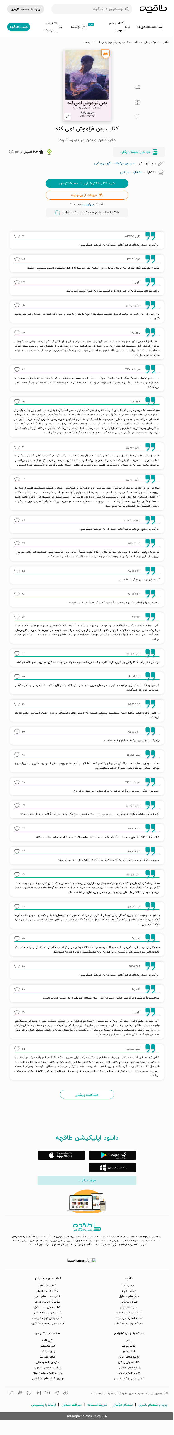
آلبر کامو (47, 1340)
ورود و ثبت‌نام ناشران (152, 1405)
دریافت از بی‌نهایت (84, 195)
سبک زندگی (150, 42)
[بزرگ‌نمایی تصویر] (67, 116)
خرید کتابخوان (128, 1307)
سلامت (136, 42)
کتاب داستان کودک (128, 1373)
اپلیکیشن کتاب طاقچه (128, 1313)
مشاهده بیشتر (87, 1094)
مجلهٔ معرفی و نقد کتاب (128, 1323)
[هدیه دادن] (138, 102)
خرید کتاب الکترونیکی (87, 183)
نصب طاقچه (18, 26)
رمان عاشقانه (47, 1351)
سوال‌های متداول (129, 1296)
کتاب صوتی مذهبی (129, 1367)
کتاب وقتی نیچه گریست (47, 1318)
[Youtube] (47, 1393)
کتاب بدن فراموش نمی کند (112, 42)
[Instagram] (11, 1393)
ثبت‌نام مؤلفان (123, 1405)
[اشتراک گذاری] (138, 87)
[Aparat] (20, 1393)
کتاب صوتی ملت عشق (47, 1307)
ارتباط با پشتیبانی (43, 1405)
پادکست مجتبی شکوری (47, 1367)
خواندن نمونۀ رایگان (135, 152)
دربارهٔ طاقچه (129, 1291)
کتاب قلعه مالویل (47, 1291)
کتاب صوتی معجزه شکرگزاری (47, 1323)
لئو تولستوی (47, 1346)
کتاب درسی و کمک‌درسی (128, 1378)
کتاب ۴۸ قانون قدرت (47, 1302)
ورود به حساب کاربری (26, 9)
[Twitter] (29, 1393)
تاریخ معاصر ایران (129, 1357)
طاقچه (165, 42)
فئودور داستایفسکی (47, 1362)
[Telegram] (56, 1393)
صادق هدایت (47, 1357)
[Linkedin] (38, 1393)
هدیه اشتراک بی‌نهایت (129, 1318)
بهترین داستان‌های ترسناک (47, 1373)
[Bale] (65, 1393)
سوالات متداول (71, 1405)
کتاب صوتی (129, 1346)
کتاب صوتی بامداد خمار (47, 1313)
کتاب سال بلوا (47, 1286)
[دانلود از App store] (61, 1155)
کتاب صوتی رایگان (129, 1362)
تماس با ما (129, 1286)
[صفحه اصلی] (153, 9)
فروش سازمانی (129, 1302)
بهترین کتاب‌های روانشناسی (47, 1378)
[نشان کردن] (138, 116)
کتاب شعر (129, 1351)
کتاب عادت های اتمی (47, 1296)
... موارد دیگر (87, 1180)
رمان (128, 1340)
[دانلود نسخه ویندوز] (112, 1167)
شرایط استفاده (97, 1405)
